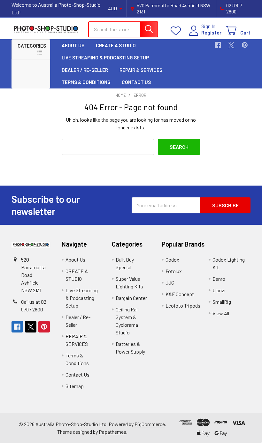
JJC (170, 282)
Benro (218, 279)
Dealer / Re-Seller (85, 70)
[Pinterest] (244, 45)
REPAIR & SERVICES (140, 70)
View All (220, 313)
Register (211, 32)
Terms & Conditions (86, 82)
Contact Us (136, 82)
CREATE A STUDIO (116, 45)
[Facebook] (218, 45)
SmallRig (221, 302)
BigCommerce (150, 424)
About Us (73, 45)
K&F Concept (180, 294)
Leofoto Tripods (183, 305)
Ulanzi (219, 290)
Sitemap (75, 386)
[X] (231, 45)
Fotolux (174, 271)
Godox (172, 259)
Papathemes (112, 432)
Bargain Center (131, 298)
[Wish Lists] (177, 31)
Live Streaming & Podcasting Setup (105, 57)
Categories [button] (32, 46)
